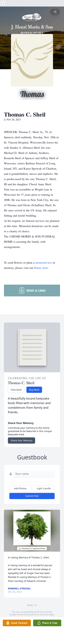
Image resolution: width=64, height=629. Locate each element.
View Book (16, 389)
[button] (32, 531)
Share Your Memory (21, 440)
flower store (41, 268)
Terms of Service (41, 614)
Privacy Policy (23, 614)
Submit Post (32, 495)
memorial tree (43, 262)
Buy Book (34, 389)
